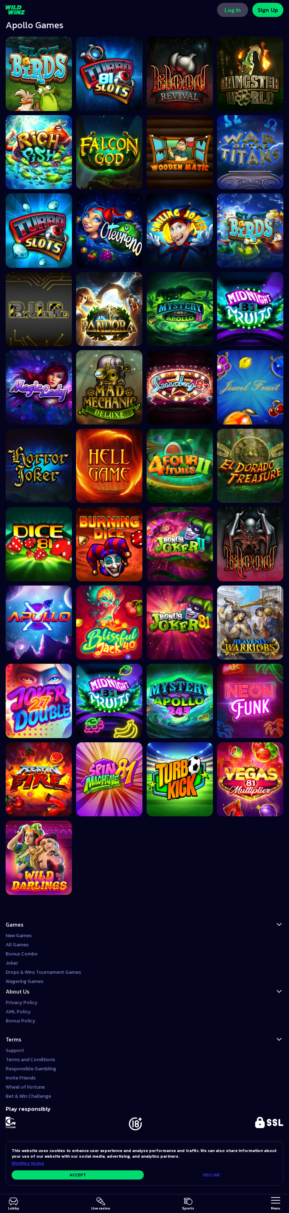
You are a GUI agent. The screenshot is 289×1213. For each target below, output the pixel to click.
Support (15, 1050)
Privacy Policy (21, 1002)
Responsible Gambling (31, 1068)
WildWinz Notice (28, 1163)
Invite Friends (21, 1078)
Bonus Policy (20, 1021)
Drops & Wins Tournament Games (43, 972)
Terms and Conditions (30, 1059)
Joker (12, 963)
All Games (17, 944)
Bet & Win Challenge (28, 1096)
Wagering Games (24, 981)
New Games (19, 935)
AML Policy (18, 1011)
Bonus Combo (22, 954)
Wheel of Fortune (25, 1087)
